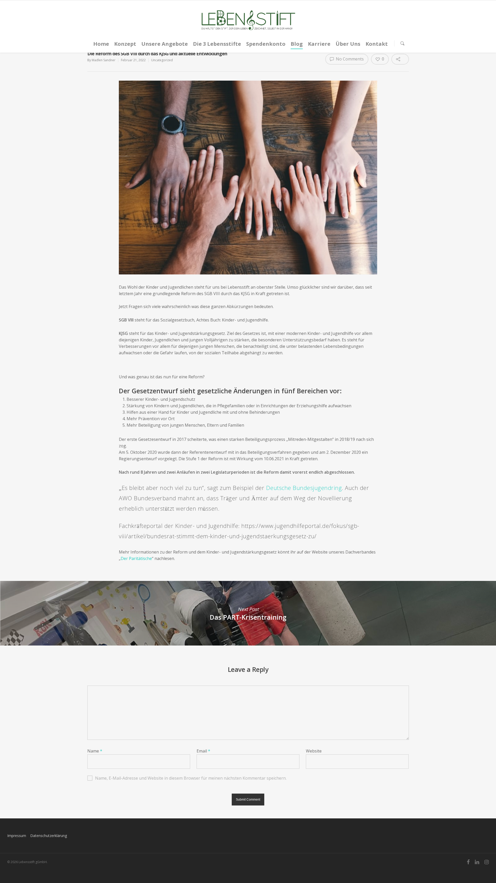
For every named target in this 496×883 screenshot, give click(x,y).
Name (94, 751)
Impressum (16, 835)
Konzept (125, 43)
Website (314, 751)
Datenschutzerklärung (48, 835)
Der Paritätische (136, 558)
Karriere (319, 43)
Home (101, 43)
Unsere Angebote (164, 43)
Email (203, 751)
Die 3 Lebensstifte (217, 43)
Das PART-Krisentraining (248, 613)
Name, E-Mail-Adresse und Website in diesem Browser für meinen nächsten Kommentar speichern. (190, 778)
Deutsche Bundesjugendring (304, 488)
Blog (297, 43)
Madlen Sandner (103, 60)
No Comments (349, 59)
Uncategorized (162, 60)
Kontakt (377, 43)
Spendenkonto (265, 43)
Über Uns (348, 43)
